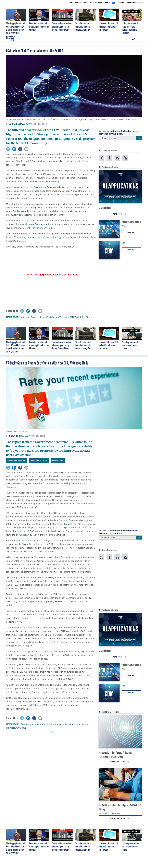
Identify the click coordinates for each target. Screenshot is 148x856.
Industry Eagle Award (37, 224)
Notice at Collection (77, 3)
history (85, 237)
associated (62, 524)
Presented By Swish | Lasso (111, 757)
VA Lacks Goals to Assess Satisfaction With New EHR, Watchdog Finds (56, 317)
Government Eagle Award (47, 187)
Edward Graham (18, 436)
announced (15, 540)
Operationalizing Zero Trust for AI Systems (115, 752)
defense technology (51, 237)
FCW (28, 124)
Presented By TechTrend (110, 813)
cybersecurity (33, 237)
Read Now (118, 214)
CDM (123, 243)
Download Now (117, 761)
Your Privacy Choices (99, 3)
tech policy (68, 237)
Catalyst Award (20, 211)
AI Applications (105, 208)
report (35, 483)
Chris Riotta (16, 124)
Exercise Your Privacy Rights (131, 3)
